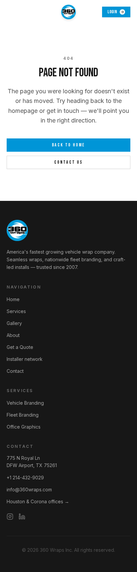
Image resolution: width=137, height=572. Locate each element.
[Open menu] (14, 12)
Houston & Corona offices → (38, 501)
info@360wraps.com (29, 489)
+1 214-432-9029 (25, 477)
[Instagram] (10, 516)
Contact (15, 371)
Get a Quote (20, 347)
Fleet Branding (23, 415)
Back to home (68, 145)
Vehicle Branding (25, 403)
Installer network (25, 359)
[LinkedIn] (22, 516)
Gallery (14, 323)
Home (13, 299)
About (13, 335)
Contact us (68, 162)
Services (16, 311)
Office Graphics (24, 427)
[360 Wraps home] (68, 12)
